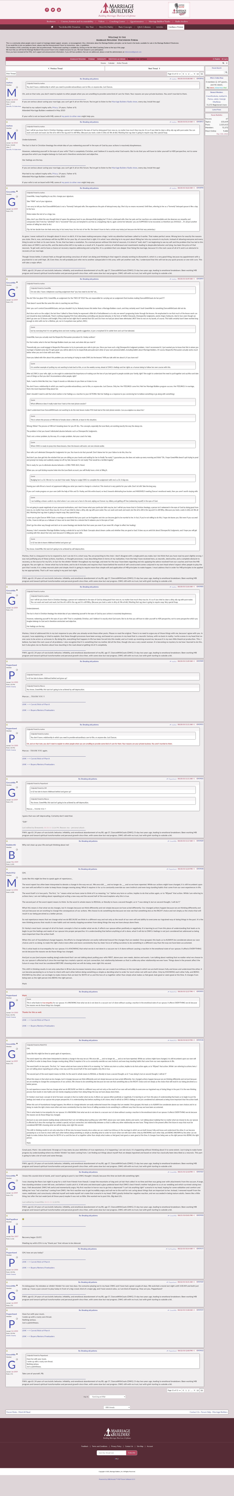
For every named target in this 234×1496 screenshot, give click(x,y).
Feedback (84, 1446)
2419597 (200, 1310)
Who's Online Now (216, 78)
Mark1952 (173, 992)
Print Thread (11, 74)
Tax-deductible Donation (69, 27)
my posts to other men (71, 116)
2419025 (200, 779)
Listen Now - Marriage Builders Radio (179, 10)
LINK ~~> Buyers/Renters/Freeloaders (38, 710)
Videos (101, 22)
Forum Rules (11, 1412)
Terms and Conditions (99, 1446)
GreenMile (172, 841)
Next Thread (153, 68)
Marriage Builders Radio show (124, 101)
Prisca (55, 107)
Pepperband (172, 779)
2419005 (200, 587)
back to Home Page (117, 7)
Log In (225, 59)
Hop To (86, 1397)
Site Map (140, 1446)
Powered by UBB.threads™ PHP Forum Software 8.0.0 (117, 1479)
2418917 (200, 122)
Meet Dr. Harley (106, 27)
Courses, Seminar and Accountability (77, 22)
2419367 (200, 1172)
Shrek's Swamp (11, 687)
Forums (91, 59)
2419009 (200, 661)
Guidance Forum (175, 27)
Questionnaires (137, 22)
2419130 (200, 1040)
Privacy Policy (116, 1446)
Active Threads (122, 63)
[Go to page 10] (183, 74)
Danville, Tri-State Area (13, 106)
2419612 (200, 1350)
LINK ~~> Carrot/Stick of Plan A (36, 704)
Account (150, 1446)
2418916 (200, 78)
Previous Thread (56, 68)
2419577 (200, 1249)
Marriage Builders (78, 59)
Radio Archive (181, 22)
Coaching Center (117, 22)
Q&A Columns (144, 27)
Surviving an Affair (117, 59)
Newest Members (216, 92)
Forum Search (216, 68)
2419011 (200, 724)
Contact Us (195, 1412)
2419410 (200, 1215)
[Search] (223, 63)
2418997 (200, 279)
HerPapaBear (172, 1249)
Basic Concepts (125, 27)
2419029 (200, 841)
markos (173, 79)
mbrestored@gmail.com (133, 52)
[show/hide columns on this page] (226, 63)
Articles (159, 27)
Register (217, 59)
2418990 (200, 188)
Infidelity (101, 59)
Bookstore (51, 22)
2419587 (200, 1282)
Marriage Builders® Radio (159, 22)
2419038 (200, 869)
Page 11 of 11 (173, 74)
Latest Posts (216, 110)
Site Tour (90, 27)
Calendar (111, 63)
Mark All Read (24, 1412)
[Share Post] (194, 78)
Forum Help (206, 1412)
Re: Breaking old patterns (89, 79)
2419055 (200, 991)
